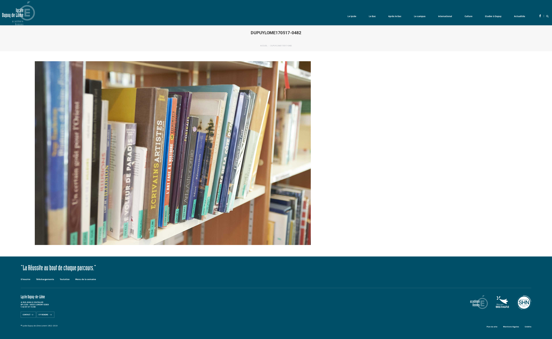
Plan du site (492, 327)
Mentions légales (511, 327)
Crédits (528, 327)
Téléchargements (45, 279)
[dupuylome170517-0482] (276, 153)
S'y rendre (44, 315)
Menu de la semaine (85, 279)
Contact (26, 315)
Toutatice (65, 279)
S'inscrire (25, 279)
